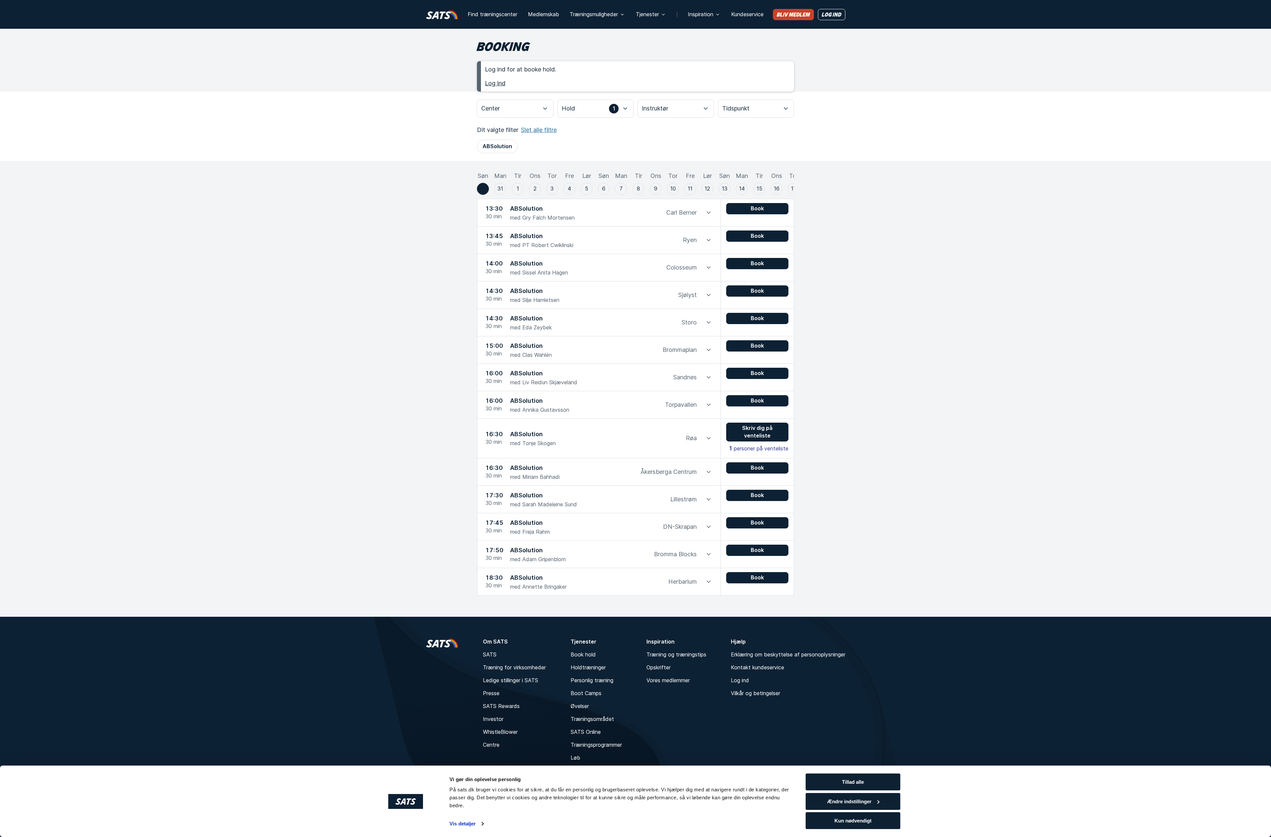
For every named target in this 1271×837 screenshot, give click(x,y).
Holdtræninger (588, 667)
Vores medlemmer (668, 680)
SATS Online (586, 732)
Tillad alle (853, 782)
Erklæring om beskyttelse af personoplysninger (788, 654)
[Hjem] (442, 14)
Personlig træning (592, 680)
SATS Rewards (501, 706)
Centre (491, 744)
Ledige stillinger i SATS (510, 680)
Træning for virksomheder (514, 667)
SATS (489, 654)
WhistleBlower (500, 732)
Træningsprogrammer (596, 744)
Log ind (495, 83)
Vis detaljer (462, 823)
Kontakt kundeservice (757, 667)
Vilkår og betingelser (755, 693)
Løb (575, 757)
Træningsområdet (592, 719)
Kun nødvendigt (852, 820)
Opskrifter (658, 667)
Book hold (583, 654)
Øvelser (580, 706)
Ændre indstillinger (849, 801)
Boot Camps (586, 693)
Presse (491, 693)
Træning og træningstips (676, 654)
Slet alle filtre (539, 129)
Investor (493, 719)
